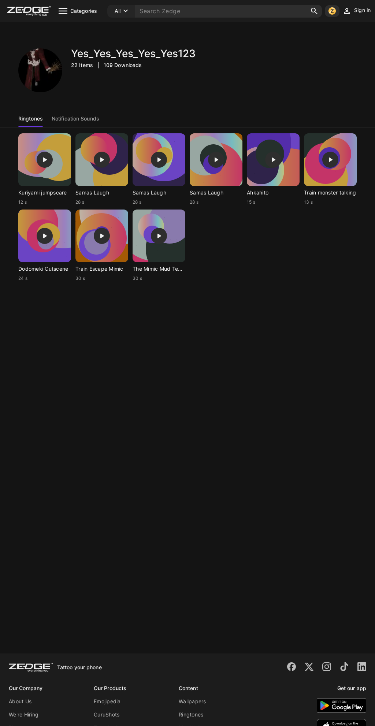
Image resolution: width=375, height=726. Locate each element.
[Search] (314, 11)
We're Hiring (23, 714)
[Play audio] (45, 160)
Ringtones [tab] (30, 118)
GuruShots (106, 714)
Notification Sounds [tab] (75, 118)
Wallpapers (192, 701)
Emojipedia (107, 701)
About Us (20, 701)
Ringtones (191, 714)
